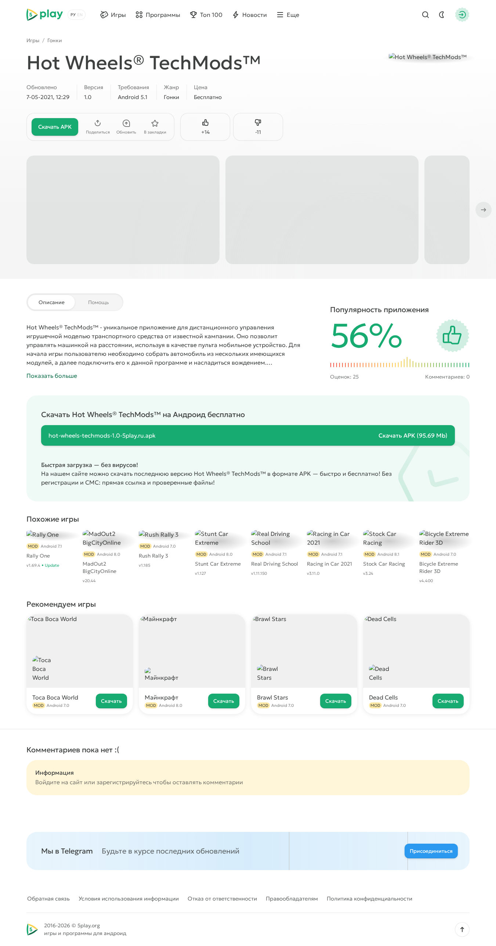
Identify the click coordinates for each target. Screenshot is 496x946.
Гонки (54, 40)
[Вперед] (483, 210)
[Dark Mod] (441, 14)
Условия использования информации (129, 898)
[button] (462, 929)
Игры (32, 40)
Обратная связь (48, 898)
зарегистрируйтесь (124, 782)
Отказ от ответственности (222, 898)
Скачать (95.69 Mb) (413, 435)
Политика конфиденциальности (369, 898)
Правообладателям (292, 898)
